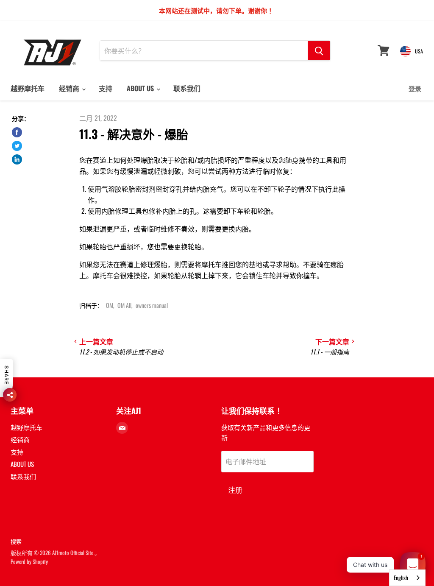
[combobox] (407, 577)
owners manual (152, 305)
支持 (105, 88)
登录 (415, 88)
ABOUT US (141, 88)
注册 (235, 489)
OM (109, 305)
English (401, 577)
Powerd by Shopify (29, 561)
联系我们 (186, 88)
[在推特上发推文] (17, 146)
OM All (124, 305)
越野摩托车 (28, 88)
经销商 (70, 88)
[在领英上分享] (17, 159)
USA (419, 51)
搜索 (16, 541)
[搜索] (319, 50)
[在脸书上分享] (17, 132)
